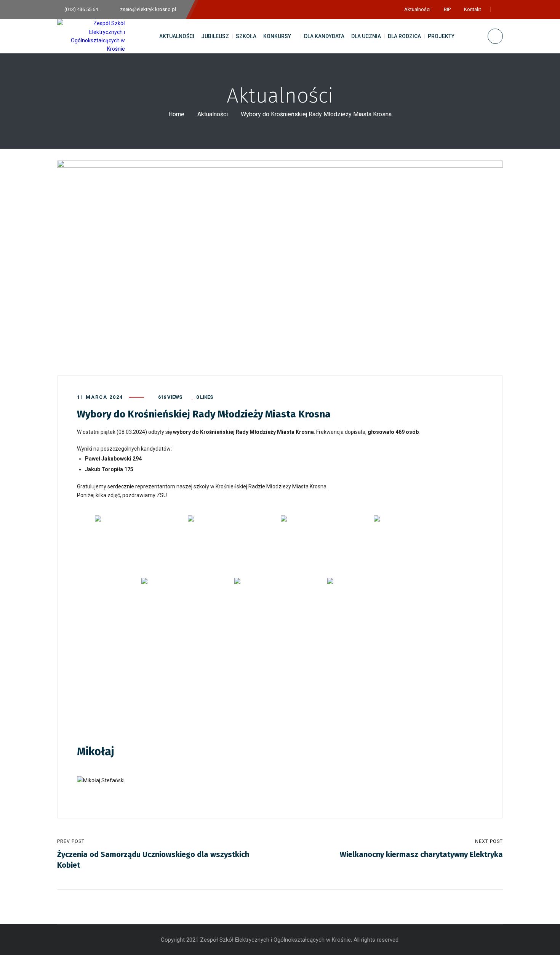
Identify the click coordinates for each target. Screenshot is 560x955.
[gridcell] (280, 723)
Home (176, 114)
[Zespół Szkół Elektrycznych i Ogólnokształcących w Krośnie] (91, 36)
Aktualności (212, 114)
